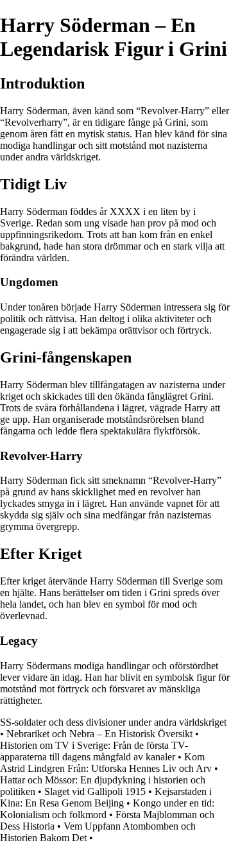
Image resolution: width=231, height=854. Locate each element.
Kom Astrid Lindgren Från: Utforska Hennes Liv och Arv (106, 762)
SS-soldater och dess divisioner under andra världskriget (113, 722)
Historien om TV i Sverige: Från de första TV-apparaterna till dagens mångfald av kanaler (94, 751)
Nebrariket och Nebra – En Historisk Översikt (99, 733)
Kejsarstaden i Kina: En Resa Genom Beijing (106, 797)
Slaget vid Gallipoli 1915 (95, 791)
